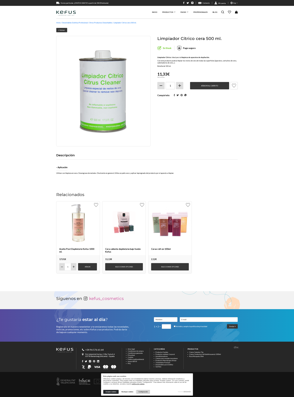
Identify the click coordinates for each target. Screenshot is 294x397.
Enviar (232, 326)
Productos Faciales (161, 352)
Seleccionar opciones (124, 267)
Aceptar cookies (111, 392)
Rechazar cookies (127, 392)
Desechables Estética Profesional (75, 23)
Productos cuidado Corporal (165, 354)
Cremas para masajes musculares (166, 358)
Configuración (143, 392)
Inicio (154, 12)
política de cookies (138, 384)
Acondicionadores (161, 356)
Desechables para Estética (164, 365)
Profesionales (200, 12)
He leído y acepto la (191, 326)
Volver (62, 30)
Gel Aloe (158, 367)
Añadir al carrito (209, 86)
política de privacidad (199, 326)
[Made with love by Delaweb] (184, 391)
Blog (215, 12)
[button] (234, 3)
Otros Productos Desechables (100, 23)
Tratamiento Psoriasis (162, 362)
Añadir (87, 267)
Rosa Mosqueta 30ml (196, 356)
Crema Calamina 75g (196, 352)
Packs (184, 12)
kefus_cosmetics (106, 298)
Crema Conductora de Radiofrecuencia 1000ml (205, 354)
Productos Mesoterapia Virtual (165, 360)
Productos (168, 12)
